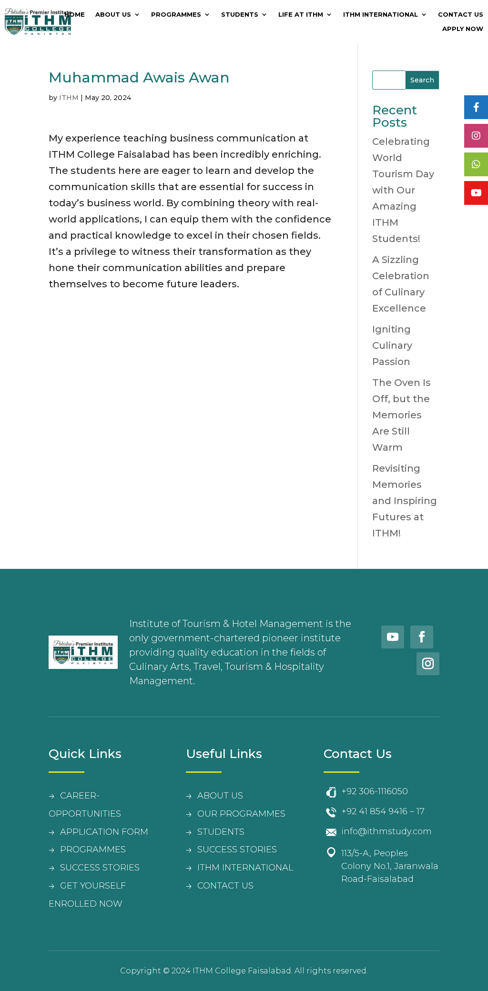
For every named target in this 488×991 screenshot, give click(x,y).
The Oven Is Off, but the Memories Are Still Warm (401, 415)
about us (220, 795)
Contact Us (460, 14)
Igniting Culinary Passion (392, 345)
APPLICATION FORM (104, 832)
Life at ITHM (300, 14)
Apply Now (462, 28)
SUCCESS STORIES (100, 867)
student (218, 832)
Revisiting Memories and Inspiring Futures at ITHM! (404, 501)
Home (74, 14)
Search (422, 80)
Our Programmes (241, 814)
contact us (225, 885)
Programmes (176, 14)
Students (239, 14)
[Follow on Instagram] (428, 663)
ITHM (69, 97)
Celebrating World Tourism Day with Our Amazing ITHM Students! (403, 190)
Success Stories (237, 849)
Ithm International (245, 867)
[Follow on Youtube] (392, 637)
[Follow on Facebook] (421, 637)
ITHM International (380, 14)
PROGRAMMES (93, 849)
